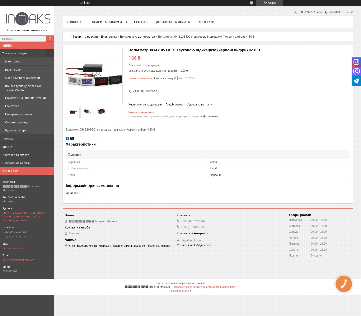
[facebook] (67, 139)
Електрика (12, 106)
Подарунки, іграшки (18, 114)
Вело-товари (13, 69)
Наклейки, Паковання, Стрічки (25, 98)
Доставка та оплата (16, 155)
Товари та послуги (15, 53)
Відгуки (7, 146)
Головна (74, 22)
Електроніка (13, 61)
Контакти (206, 22)
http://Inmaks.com (14, 248)
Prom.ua (200, 283)
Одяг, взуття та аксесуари (22, 78)
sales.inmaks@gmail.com (18, 260)
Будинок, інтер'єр (16, 130)
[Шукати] (50, 39)
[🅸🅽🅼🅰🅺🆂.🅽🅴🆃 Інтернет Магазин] (27, 19)
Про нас (8, 138)
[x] (72, 139)
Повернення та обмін (17, 163)
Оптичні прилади (16, 122)
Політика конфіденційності (220, 287)
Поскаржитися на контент (187, 287)
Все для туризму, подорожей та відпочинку (24, 87)
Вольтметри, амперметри (137, 36)
